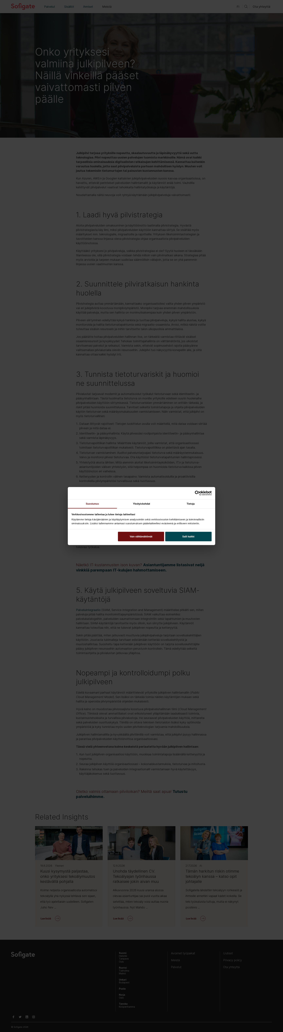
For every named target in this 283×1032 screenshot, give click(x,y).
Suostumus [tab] (92, 503)
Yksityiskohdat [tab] (141, 503)
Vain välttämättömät (141, 536)
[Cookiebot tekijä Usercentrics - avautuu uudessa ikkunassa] (197, 493)
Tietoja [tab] (191, 503)
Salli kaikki (188, 536)
